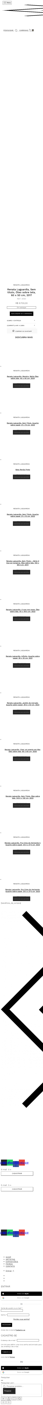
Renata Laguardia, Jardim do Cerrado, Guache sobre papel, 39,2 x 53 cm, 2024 (22, 704)
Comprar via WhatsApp (23, 331)
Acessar (6, 1325)
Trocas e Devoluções (11, 1135)
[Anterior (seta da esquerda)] (3, 1402)
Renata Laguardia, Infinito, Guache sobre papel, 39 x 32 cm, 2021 (23, 657)
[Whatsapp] (7, 1278)
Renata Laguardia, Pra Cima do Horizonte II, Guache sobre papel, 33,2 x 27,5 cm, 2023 (23, 844)
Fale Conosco (7, 1118)
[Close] (38, 1246)
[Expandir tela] (14, 1398)
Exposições (12, 1262)
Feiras (9, 1264)
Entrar (12, 1357)
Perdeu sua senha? (21, 1319)
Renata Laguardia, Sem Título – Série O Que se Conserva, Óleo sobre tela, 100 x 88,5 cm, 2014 (22, 563)
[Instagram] (7, 1276)
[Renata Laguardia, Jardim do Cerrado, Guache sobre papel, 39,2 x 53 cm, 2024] (21, 693)
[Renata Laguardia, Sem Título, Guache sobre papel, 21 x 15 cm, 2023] (21, 413)
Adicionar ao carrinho (21, 314)
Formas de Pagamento (11, 1132)
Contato (10, 1266)
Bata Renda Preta (23, 470)
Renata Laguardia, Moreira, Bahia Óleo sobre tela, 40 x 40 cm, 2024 (22, 377)
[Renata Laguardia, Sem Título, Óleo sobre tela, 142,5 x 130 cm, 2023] (21, 786)
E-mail (4, 1169)
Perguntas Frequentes (11, 1138)
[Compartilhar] (8, 1398)
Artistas (10, 1259)
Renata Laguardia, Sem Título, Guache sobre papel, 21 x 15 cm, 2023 (23, 424)
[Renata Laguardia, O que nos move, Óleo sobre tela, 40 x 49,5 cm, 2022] (21, 599)
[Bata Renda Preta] (21, 460)
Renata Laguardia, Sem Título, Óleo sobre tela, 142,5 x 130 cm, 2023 (23, 797)
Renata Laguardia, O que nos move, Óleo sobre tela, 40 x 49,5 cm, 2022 (22, 610)
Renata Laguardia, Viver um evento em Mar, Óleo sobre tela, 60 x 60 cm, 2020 (23, 750)
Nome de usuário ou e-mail (11, 1308)
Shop (8, 1257)
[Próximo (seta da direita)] (8, 1402)
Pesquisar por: (7, 1383)
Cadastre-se (20, 1330)
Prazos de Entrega (9, 1129)
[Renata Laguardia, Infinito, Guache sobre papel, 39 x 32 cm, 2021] (21, 646)
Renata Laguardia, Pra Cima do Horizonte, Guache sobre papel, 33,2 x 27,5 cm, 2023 (22, 890)
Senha (4, 1315)
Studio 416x (26, 1238)
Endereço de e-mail (9, 1340)
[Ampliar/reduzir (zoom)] (19, 1398)
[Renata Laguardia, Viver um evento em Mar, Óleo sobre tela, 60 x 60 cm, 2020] (21, 739)
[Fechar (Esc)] (3, 1398)
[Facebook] (7, 1281)
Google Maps (7, 1122)
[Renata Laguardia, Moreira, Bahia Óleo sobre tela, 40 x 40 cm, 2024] (21, 366)
